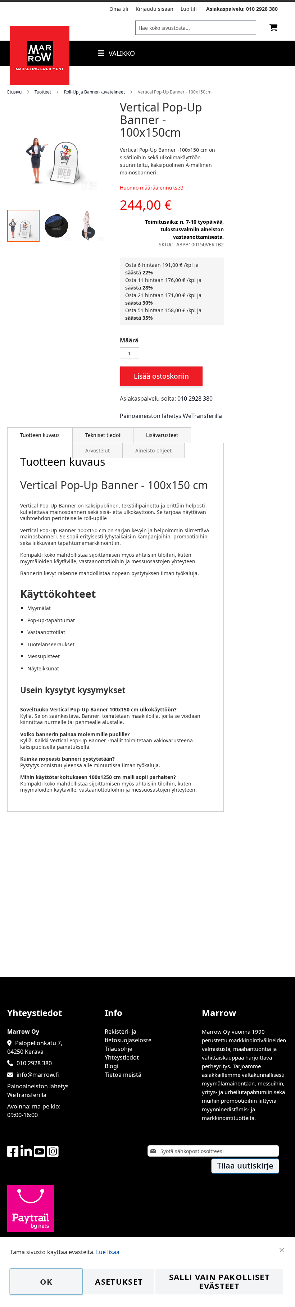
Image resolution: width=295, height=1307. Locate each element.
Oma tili (118, 8)
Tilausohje (118, 1049)
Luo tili (189, 8)
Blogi (111, 1066)
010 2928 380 (262, 8)
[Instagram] (53, 1151)
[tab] (40, 435)
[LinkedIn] (26, 1151)
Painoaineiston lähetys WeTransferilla (171, 416)
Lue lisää (107, 1252)
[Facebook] (13, 1151)
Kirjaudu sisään (154, 8)
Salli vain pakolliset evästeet (219, 1281)
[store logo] (39, 83)
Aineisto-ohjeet (153, 450)
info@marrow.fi (38, 1075)
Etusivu (14, 92)
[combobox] (195, 28)
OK (46, 1281)
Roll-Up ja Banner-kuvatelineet (94, 92)
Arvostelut (97, 450)
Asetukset (119, 1281)
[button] (56, 226)
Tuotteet (43, 92)
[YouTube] (39, 1151)
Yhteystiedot (122, 1057)
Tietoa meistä (123, 1075)
